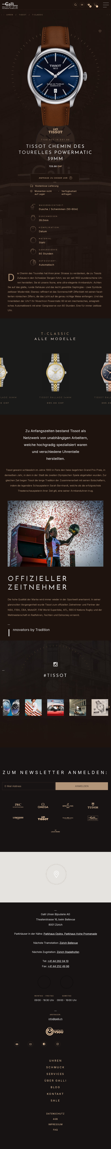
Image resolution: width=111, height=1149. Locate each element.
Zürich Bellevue (69, 942)
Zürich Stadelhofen (68, 951)
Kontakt (55, 1093)
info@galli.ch (55, 1018)
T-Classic (37, 15)
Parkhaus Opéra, (54, 933)
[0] (89, 5)
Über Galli (55, 1080)
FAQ (55, 1129)
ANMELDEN (82, 786)
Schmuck (55, 1067)
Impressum (55, 1124)
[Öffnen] (11, 707)
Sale (55, 1100)
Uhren (9, 15)
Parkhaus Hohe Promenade (80, 933)
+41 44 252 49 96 (58, 966)
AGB (55, 1119)
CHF (55, 166)
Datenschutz (55, 1113)
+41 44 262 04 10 (58, 961)
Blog (55, 1087)
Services (55, 1073)
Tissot (22, 15)
